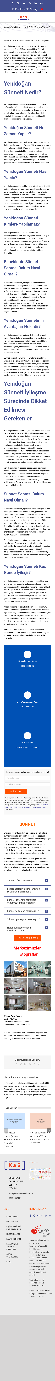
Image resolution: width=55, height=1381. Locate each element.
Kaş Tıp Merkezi (30, 1077)
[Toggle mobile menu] (49, 16)
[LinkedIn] (46, 1216)
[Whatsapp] (42, 1216)
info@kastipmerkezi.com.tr (27, 747)
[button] (27, 880)
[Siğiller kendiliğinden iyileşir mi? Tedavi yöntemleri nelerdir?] (40, 1114)
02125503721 (15, 1198)
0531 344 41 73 (27, 707)
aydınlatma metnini (39, 807)
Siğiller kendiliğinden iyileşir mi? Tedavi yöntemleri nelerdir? (40, 1136)
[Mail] (50, 1216)
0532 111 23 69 (27, 666)
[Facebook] (30, 1216)
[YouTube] (38, 1216)
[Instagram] (34, 1216)
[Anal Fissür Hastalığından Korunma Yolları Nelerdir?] (14, 1114)
